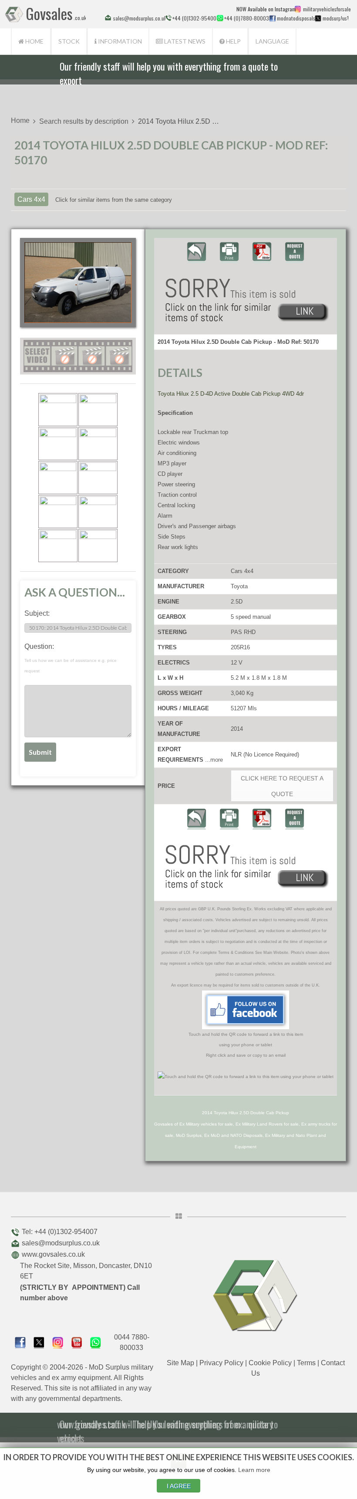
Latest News (184, 41)
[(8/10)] (98, 511)
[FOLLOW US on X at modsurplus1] (318, 18)
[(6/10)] (98, 477)
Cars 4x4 (31, 199)
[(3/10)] (57, 443)
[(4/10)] (98, 443)
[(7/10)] (57, 511)
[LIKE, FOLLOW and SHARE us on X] (39, 1342)
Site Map (180, 1363)
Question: (70, 658)
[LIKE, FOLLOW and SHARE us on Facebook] (20, 1342)
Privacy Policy (221, 1363)
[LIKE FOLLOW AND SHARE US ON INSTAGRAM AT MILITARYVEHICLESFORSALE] (326, 9)
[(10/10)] (98, 545)
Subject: (37, 613)
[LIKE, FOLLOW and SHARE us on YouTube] (77, 1342)
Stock (69, 41)
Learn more (254, 1469)
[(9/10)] (57, 545)
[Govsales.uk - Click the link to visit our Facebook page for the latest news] (245, 1009)
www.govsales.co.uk (53, 1254)
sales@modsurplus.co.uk (61, 1243)
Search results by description (83, 121)
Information (119, 41)
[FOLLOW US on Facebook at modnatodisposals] (272, 18)
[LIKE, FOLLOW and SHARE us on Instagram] (58, 1342)
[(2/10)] (98, 409)
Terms (306, 1363)
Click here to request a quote (282, 786)
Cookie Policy (270, 1363)
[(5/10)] (57, 477)
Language (272, 41)
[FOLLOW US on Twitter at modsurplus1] (335, 18)
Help (233, 41)
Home (34, 41)
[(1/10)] (57, 409)
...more (214, 759)
